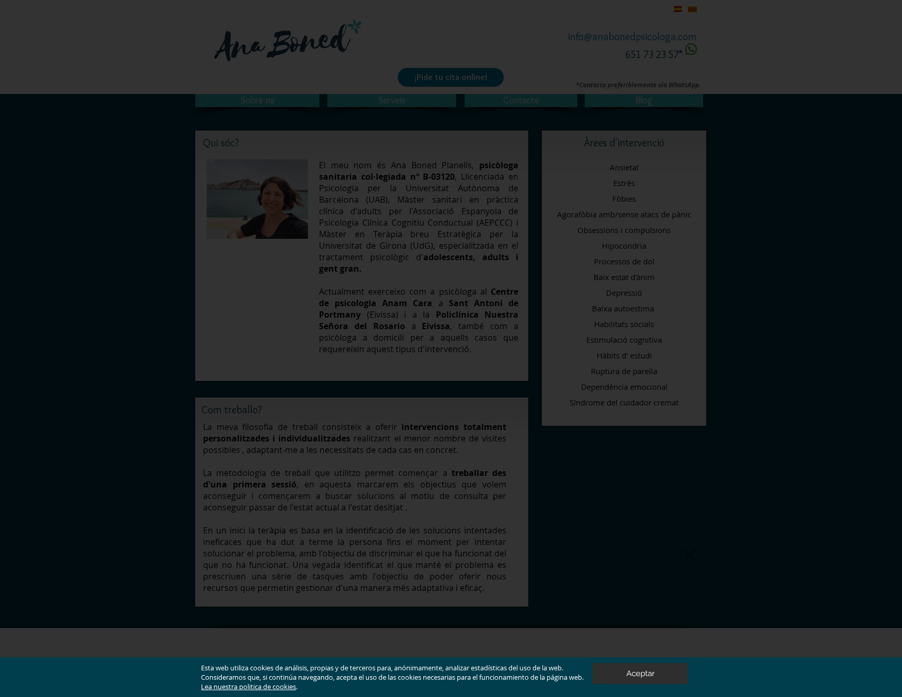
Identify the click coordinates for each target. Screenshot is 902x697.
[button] (690, 555)
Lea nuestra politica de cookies (248, 686)
